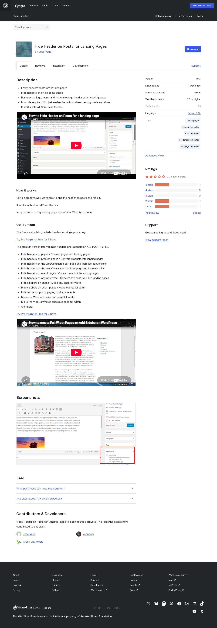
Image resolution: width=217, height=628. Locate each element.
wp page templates (190, 146)
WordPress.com (178, 575)
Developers (97, 585)
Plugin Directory (21, 16)
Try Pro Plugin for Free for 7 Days (36, 239)
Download (193, 49)
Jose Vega (45, 51)
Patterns (56, 590)
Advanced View (154, 155)
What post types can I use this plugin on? (40, 488)
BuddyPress (176, 590)
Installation (58, 65)
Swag (134, 590)
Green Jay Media (33, 541)
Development (80, 65)
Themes (56, 580)
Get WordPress (202, 5)
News (16, 580)
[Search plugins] (46, 27)
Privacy (16, 590)
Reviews (40, 65)
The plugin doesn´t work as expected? (39, 498)
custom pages (192, 120)
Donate (135, 585)
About (16, 575)
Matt (172, 580)
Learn (93, 575)
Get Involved (136, 575)
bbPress (174, 585)
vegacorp (88, 534)
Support (196, 65)
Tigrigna (47, 608)
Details (24, 65)
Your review (152, 212)
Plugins (55, 585)
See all (197, 212)
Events (133, 580)
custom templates (190, 127)
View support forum (156, 239)
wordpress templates (189, 140)
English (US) (194, 113)
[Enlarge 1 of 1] (131, 407)
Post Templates (192, 133)
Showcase (57, 575)
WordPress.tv (99, 590)
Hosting (17, 585)
